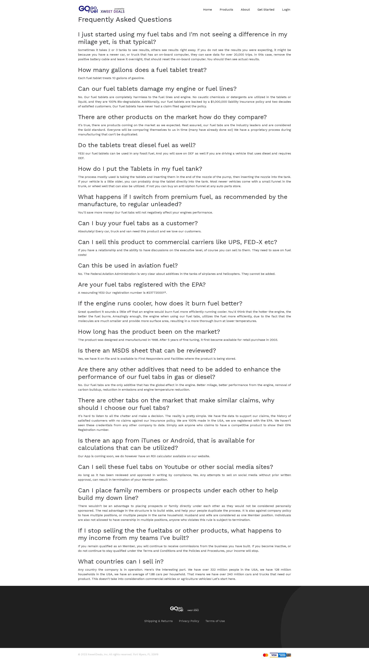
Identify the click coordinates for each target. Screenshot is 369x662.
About (245, 9)
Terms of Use (215, 621)
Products (226, 9)
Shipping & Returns (158, 621)
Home (207, 9)
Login (286, 9)
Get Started (266, 9)
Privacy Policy (189, 621)
